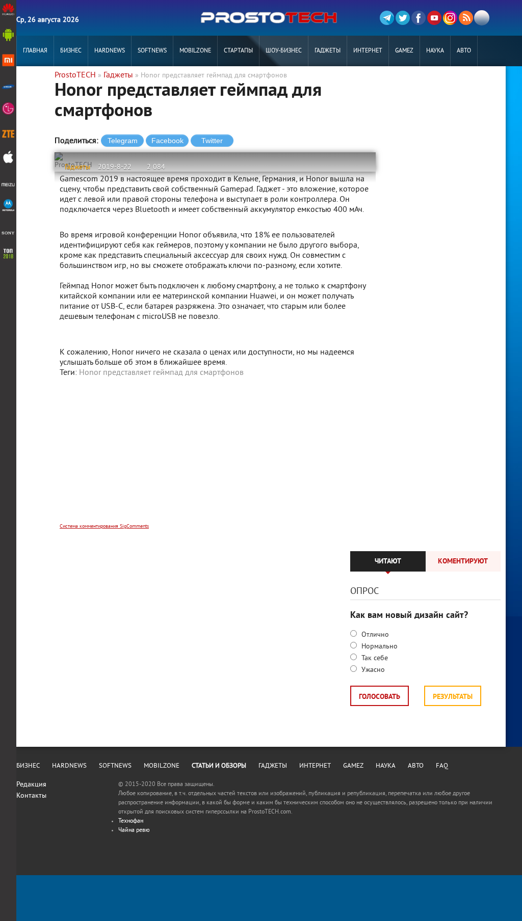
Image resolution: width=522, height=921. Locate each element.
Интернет (367, 51)
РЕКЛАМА (35, 82)
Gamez (404, 51)
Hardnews (109, 51)
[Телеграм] (387, 17)
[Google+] (450, 17)
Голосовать (379, 697)
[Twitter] (402, 17)
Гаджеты (328, 51)
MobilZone (195, 51)
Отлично (374, 635)
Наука (435, 51)
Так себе (373, 658)
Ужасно (372, 670)
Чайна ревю (134, 830)
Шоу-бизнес (284, 51)
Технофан (130, 821)
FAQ (442, 766)
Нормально (378, 646)
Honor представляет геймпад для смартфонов (161, 373)
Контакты (31, 796)
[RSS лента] (466, 17)
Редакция (31, 784)
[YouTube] (434, 17)
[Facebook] (418, 17)
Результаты (453, 697)
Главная (35, 51)
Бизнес (71, 51)
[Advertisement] (215, 457)
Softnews (152, 51)
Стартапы (238, 51)
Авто (464, 51)
